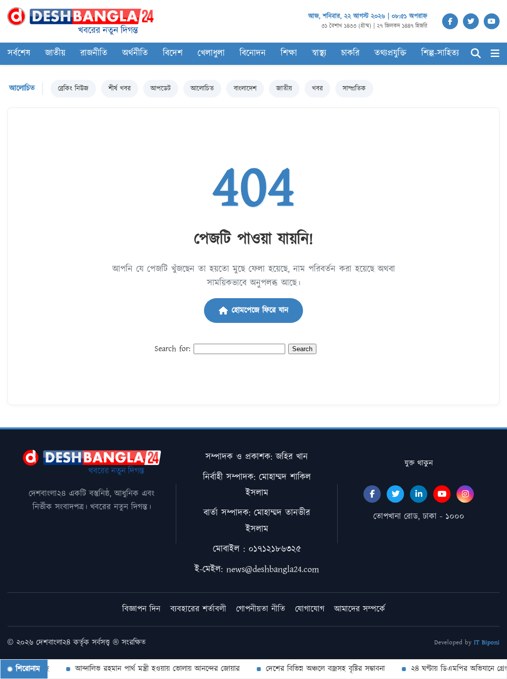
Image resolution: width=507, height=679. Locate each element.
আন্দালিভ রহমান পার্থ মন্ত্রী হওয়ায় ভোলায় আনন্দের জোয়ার (152, 669)
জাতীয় (55, 53)
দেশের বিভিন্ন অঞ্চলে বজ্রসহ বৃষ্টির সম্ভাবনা (320, 669)
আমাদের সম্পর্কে (359, 609)
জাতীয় (284, 89)
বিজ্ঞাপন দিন (141, 609)
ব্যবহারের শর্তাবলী (198, 609)
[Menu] (495, 53)
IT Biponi (487, 642)
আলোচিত (202, 89)
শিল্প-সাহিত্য (440, 53)
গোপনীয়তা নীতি (260, 609)
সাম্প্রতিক (354, 89)
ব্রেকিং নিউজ (73, 89)
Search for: (172, 349)
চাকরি (350, 53)
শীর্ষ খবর (119, 89)
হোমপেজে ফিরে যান (260, 310)
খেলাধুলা (211, 53)
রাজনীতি (93, 53)
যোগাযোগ (309, 609)
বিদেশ (173, 53)
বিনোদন (253, 53)
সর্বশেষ (18, 53)
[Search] (476, 53)
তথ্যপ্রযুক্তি (390, 53)
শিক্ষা (289, 53)
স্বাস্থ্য (319, 53)
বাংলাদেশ (245, 89)
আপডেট (161, 89)
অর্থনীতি (135, 53)
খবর (317, 89)
